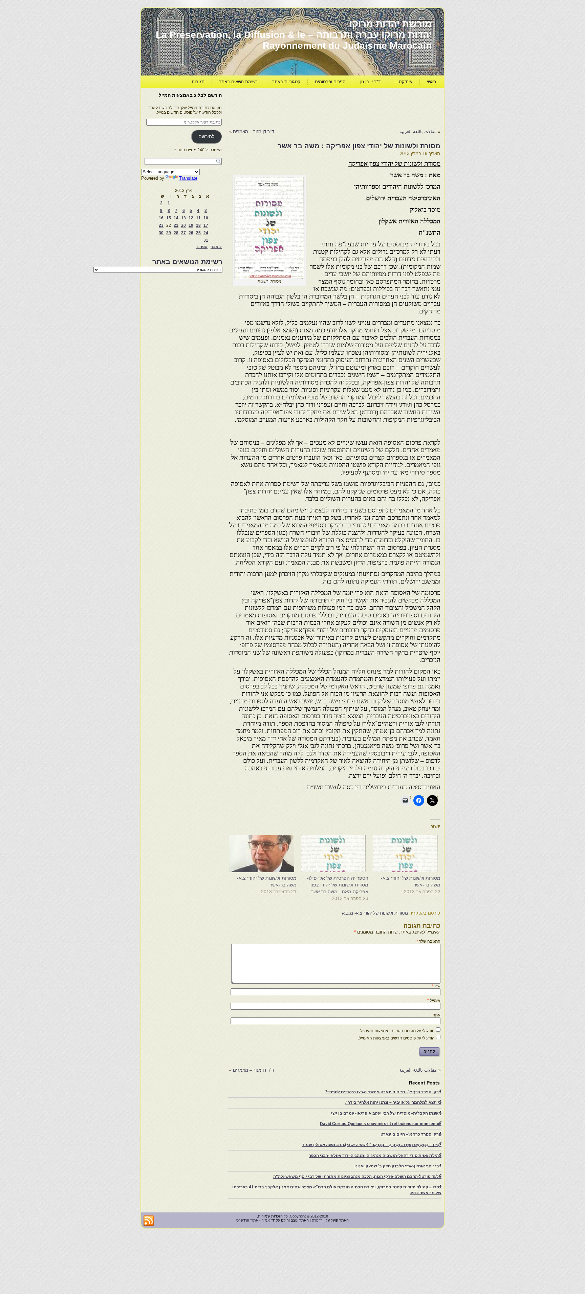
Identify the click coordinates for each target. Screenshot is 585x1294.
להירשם (206, 136)
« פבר (216, 246)
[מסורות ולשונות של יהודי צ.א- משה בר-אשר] (407, 853)
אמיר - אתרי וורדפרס (253, 1220)
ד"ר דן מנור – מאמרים (253, 131)
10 (205, 218)
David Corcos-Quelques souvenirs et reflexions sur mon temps (380, 1123)
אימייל (433, 1000)
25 (198, 233)
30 (161, 233)
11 (198, 218)
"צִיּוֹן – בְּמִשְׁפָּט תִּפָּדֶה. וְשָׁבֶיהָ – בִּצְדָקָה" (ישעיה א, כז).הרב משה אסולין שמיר (371, 1144)
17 (205, 225)
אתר (436, 1015)
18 (198, 225)
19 (191, 225)
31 (205, 240)
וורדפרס (318, 1220)
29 (168, 233)
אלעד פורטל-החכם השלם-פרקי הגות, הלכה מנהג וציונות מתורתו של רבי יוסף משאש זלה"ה (357, 1176)
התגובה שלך (428, 941)
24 (205, 233)
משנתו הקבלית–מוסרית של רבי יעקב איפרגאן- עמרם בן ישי (386, 1113)
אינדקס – (403, 81)
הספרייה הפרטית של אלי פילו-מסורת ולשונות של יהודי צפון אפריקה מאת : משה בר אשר (337, 884)
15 (168, 218)
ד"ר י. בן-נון (370, 81)
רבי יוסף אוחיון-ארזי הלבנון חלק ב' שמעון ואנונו (397, 1166)
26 (191, 233)
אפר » (202, 246)
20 (183, 225)
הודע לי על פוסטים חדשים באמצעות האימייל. (396, 1038)
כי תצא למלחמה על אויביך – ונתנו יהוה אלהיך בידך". (393, 1102)
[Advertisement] (317, 107)
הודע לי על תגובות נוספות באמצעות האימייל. (397, 1030)
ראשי (431, 81)
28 (176, 233)
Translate (188, 178)
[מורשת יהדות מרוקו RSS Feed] (148, 1220)
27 (183, 233)
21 (176, 225)
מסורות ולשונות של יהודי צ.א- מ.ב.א (375, 913)
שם (436, 986)
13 (183, 218)
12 (191, 218)
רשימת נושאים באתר (238, 81)
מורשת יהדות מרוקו (390, 24)
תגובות (198, 81)
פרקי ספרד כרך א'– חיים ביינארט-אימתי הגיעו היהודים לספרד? (383, 1092)
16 (161, 218)
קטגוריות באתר (286, 81)
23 (161, 225)
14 (176, 218)
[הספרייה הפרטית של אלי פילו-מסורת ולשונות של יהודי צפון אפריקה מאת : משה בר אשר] (336, 853)
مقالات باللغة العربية (418, 131)
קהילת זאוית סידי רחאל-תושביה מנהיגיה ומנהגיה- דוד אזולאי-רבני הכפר (375, 1155)
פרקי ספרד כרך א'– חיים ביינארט (411, 1134)
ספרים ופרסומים (330, 81)
